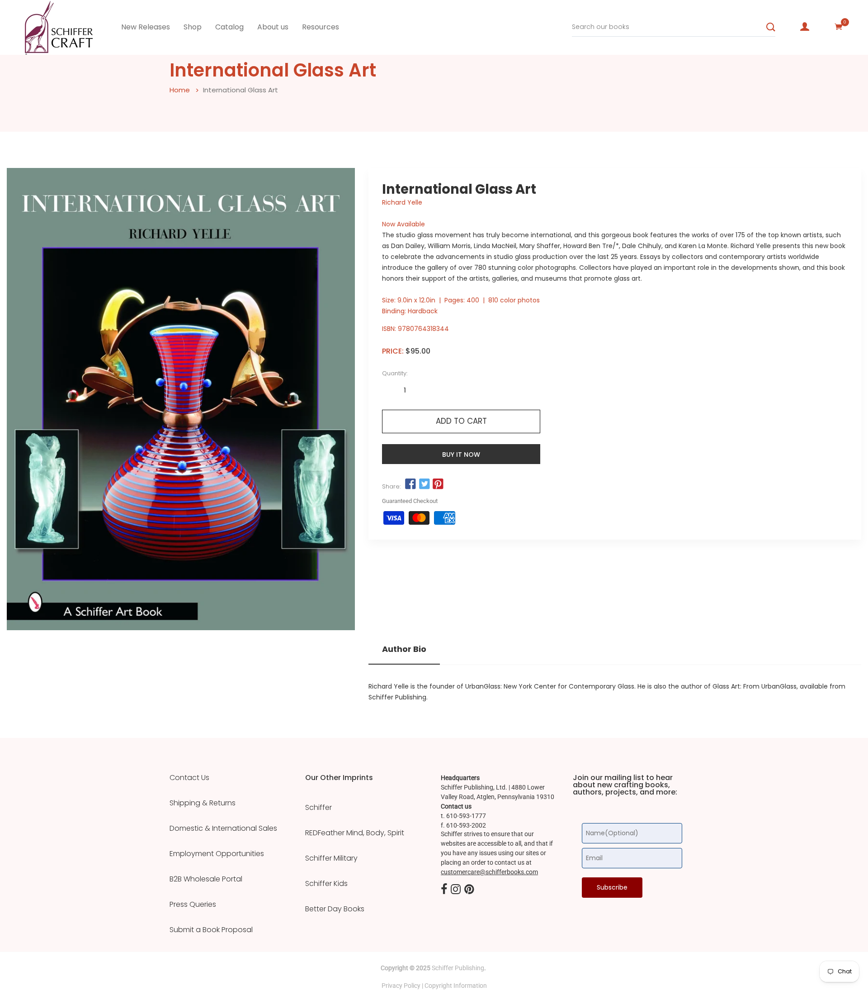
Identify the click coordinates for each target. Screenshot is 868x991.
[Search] (770, 27)
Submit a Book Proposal (211, 930)
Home (180, 90)
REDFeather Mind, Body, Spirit (354, 833)
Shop (193, 27)
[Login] (804, 26)
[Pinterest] (469, 889)
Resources (320, 27)
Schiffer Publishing (458, 968)
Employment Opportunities (217, 853)
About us (272, 27)
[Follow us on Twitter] (424, 484)
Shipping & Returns (203, 803)
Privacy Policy (401, 985)
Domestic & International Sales (223, 828)
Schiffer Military (331, 858)
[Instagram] (456, 889)
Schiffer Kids (326, 883)
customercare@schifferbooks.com (489, 872)
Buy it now (461, 454)
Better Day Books (334, 909)
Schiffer (318, 807)
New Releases (145, 27)
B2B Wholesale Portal (206, 879)
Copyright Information (456, 985)
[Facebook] (444, 889)
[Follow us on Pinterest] (438, 484)
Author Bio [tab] (404, 649)
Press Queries (193, 904)
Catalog (229, 27)
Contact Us (189, 777)
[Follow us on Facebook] (410, 484)
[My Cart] (838, 26)
